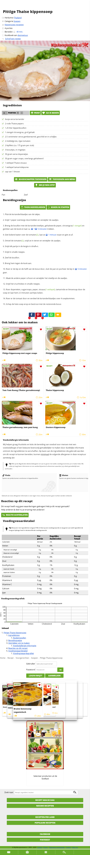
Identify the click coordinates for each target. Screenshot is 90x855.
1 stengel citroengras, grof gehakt (20, 132)
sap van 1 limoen (12, 171)
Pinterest (45, 839)
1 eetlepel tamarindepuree (17, 167)
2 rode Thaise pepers (14, 123)
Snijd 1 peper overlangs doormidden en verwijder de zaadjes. (32, 220)
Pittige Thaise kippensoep (15, 632)
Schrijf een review (13, 38)
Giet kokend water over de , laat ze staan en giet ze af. (39, 234)
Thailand (18, 17)
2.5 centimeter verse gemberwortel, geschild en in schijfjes (31, 136)
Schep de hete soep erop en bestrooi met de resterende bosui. (34, 304)
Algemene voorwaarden (57, 847)
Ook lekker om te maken (19, 643)
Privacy (45, 847)
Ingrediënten (14, 635)
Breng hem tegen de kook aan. (18, 263)
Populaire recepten (45, 822)
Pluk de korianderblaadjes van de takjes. (22, 214)
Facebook (45, 834)
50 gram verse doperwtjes (16, 154)
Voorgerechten (22, 658)
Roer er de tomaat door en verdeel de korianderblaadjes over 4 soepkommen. (40, 298)
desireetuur (23, 35)
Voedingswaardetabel (18, 651)
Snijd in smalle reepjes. (15, 252)
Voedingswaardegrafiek (23, 653)
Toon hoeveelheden (34, 207)
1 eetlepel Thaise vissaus (16, 163)
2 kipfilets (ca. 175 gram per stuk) (19, 145)
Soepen (17, 21)
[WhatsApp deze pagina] (52, 315)
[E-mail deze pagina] (58, 315)
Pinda (7, 475)
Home (2, 658)
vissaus (47, 289)
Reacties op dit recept (18, 648)
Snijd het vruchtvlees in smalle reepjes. (23, 284)
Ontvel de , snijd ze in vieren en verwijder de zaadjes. (33, 240)
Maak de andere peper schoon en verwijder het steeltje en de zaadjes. (37, 278)
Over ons (75, 847)
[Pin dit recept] (38, 315)
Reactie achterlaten (17, 515)
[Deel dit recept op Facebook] (32, 315)
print (37, 113)
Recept (11, 658)
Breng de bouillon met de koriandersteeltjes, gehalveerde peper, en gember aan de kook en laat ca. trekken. (43, 227)
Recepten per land (45, 817)
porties (9, 28)
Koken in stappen (60, 207)
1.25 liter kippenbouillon (15, 128)
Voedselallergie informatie (24, 645)
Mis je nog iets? (46, 185)
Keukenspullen (19, 638)
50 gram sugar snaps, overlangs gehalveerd (24, 158)
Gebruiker (30, 663)
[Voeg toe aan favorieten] (41, 329)
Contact (39, 847)
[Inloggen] (60, 669)
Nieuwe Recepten (45, 805)
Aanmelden (54, 675)
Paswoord (30, 669)
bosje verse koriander (14, 119)
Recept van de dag (44, 800)
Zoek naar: (9, 792)
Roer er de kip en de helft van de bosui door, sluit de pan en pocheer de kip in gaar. (45, 271)
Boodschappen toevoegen (32, 179)
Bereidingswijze (15, 640)
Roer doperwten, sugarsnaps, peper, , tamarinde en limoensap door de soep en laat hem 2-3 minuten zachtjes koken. (44, 291)
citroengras (72, 225)
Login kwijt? (35, 675)
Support (68, 847)
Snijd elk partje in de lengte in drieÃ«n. (22, 246)
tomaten (33, 234)
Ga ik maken (52, 113)
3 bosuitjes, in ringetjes (15, 149)
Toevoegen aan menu (63, 179)
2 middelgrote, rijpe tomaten (17, 141)
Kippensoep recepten (14, 24)
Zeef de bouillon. (12, 257)
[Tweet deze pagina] (45, 315)
